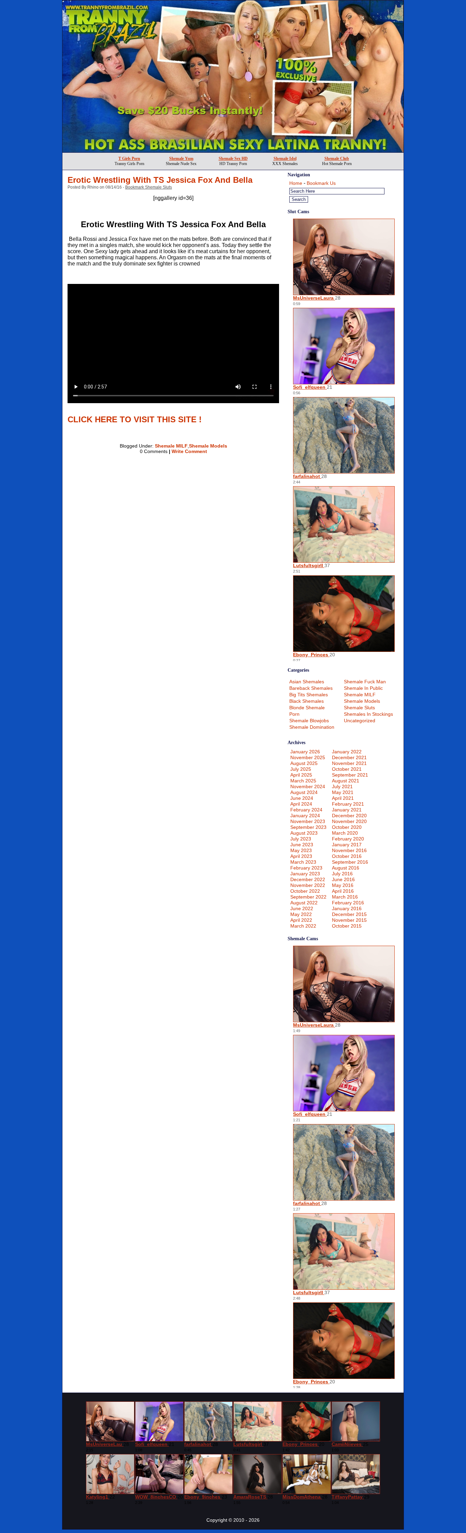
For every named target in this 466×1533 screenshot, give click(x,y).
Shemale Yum (181, 158)
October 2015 (347, 926)
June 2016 (343, 879)
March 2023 (303, 862)
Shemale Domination (311, 727)
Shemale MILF (171, 446)
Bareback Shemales (311, 688)
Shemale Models (208, 446)
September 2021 (350, 775)
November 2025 (307, 757)
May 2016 (342, 885)
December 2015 (349, 914)
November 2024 (307, 786)
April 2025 (301, 775)
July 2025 (300, 769)
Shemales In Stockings (368, 714)
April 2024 (301, 804)
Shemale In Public (363, 688)
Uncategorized (359, 720)
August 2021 (345, 780)
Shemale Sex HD (233, 158)
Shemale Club (336, 158)
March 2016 (345, 897)
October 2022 (305, 891)
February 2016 (348, 902)
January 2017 (347, 844)
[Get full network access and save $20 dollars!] (233, 150)
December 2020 (349, 815)
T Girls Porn (129, 158)
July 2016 (342, 873)
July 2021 (342, 786)
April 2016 (343, 891)
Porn (294, 714)
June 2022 (301, 908)
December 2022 (307, 879)
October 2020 (347, 827)
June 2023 (301, 844)
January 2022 (347, 751)
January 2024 (305, 815)
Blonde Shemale (307, 707)
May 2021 (342, 792)
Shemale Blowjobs (309, 720)
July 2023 (300, 838)
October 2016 (347, 856)
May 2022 (301, 914)
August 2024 (304, 792)
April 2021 (343, 798)
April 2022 (301, 920)
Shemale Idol (285, 158)
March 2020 (345, 833)
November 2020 (349, 821)
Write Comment (189, 451)
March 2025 (303, 780)
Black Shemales (306, 701)
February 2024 (306, 809)
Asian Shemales (306, 681)
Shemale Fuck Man (365, 681)
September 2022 (308, 897)
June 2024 (301, 798)
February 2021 (348, 804)
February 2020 (348, 838)
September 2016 (350, 862)
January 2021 (347, 809)
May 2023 (301, 850)
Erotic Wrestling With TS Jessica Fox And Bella (160, 179)
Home (295, 183)
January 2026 (305, 751)
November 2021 (349, 763)
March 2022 (303, 926)
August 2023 (304, 833)
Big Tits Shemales (308, 694)
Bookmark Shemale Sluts (148, 187)
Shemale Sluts (359, 707)
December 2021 (349, 757)
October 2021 (347, 769)
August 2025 (304, 763)
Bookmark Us (321, 183)
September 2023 (308, 827)
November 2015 (349, 920)
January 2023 (305, 873)
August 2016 (345, 868)
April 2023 (301, 856)
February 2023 (306, 868)
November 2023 (307, 821)
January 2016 (347, 908)
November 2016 (349, 850)
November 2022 (307, 885)
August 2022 (304, 902)
